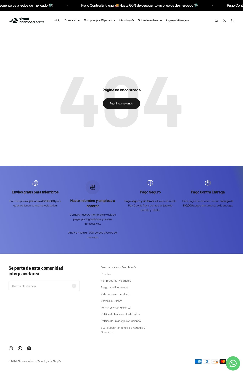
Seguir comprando (121, 103)
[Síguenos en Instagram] (11, 348)
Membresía (126, 20)
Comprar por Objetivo (98, 20)
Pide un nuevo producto (115, 294)
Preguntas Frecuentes (114, 287)
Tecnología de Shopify (49, 361)
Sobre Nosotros (148, 20)
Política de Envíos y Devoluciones (121, 320)
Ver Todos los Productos (116, 280)
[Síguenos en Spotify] (29, 348)
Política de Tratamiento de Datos (120, 314)
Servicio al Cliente (111, 300)
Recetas (106, 274)
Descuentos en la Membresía (118, 267)
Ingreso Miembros (177, 20)
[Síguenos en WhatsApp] (20, 348)
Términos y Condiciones (115, 307)
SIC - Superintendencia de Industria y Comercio (123, 330)
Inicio (57, 20)
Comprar (70, 20)
